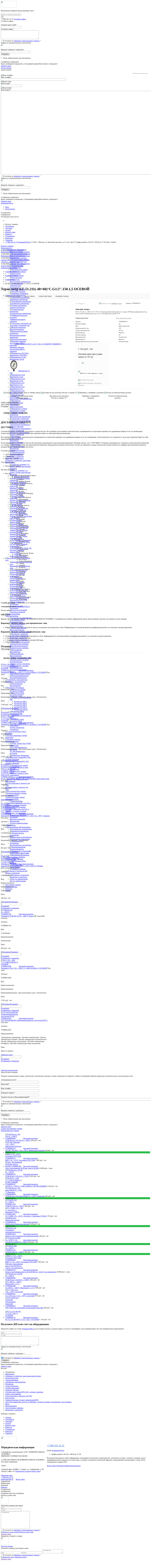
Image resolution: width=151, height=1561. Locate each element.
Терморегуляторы (12, 1390)
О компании (10, 236)
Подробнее (5, 906)
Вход (7, 207)
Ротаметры (9, 1384)
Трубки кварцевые (12, 1388)
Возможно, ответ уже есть (140, 73)
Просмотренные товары (10, 1131)
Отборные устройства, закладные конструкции (23, 1376)
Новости (8, 234)
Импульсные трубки (22, 476)
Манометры (9, 1374)
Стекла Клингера (11, 1386)
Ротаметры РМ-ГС (21, 710)
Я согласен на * (21, 1530)
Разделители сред (11, 1378)
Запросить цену (20, 1557)
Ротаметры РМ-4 (20, 704)
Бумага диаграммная (13, 1394)
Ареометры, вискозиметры (15, 1382)
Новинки (8, 889)
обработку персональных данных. (27, 41)
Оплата (8, 230)
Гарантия (8, 240)
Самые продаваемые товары (11, 1129)
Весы (7, 1404)
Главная (8, 1417)
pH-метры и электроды (14, 1410)
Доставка (8, 228)
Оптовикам (9, 226)
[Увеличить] (38, 344)
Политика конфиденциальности (68, 1466)
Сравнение (15, 908)
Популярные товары (13, 885)
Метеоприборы (11, 1406)
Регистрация (10, 209)
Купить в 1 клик (97, 373)
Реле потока (9, 1398)
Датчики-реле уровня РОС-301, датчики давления (24, 1392)
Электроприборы (11, 1380)
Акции (8, 891)
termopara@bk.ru (7, 203)
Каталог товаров (7, 246)
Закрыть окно (6, 66)
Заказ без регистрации (9, 1070)
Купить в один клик (25, 1532)
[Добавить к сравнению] (70, 309)
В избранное (5, 908)
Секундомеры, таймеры (14, 1408)
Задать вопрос (6, 68)
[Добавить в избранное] (70, 304)
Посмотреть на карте (23, 1471)
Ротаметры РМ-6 (20, 706)
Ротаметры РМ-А (20, 708)
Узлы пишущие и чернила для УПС (18, 1396)
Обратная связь (6, 1475)
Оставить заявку (20, 19)
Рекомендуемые (11, 887)
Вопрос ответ (10, 232)
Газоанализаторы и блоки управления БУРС (22, 1400)
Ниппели (17, 554)
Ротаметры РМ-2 (20, 702)
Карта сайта (36, 1471)
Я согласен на (21, 41)
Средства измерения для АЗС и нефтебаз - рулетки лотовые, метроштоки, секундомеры (38, 1402)
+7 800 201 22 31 (7, 19)
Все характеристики (123, 318)
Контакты (9, 238)
